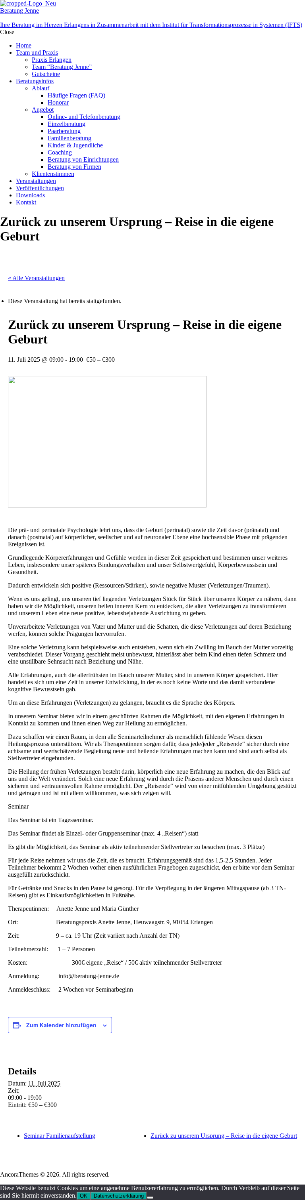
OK (83, 1196)
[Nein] (150, 1197)
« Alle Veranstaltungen (36, 278)
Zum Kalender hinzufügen (61, 1025)
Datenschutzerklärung (119, 1196)
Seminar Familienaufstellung (59, 1135)
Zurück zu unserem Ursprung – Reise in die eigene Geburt (224, 1135)
